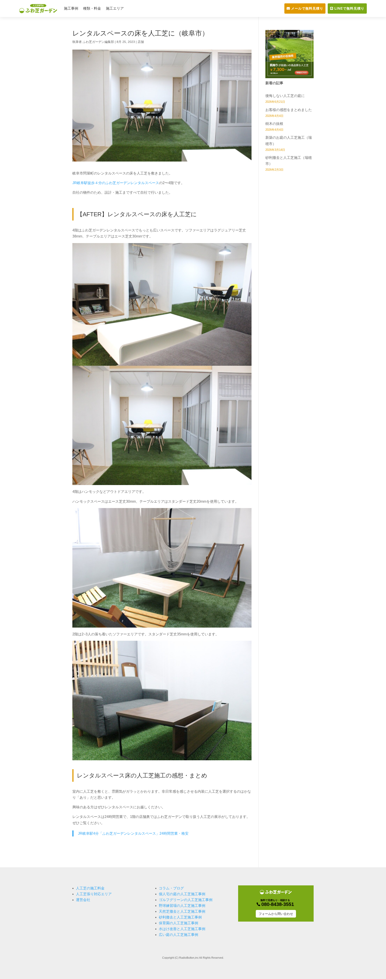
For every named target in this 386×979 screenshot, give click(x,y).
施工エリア (115, 8)
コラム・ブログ (171, 888)
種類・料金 (92, 8)
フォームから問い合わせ (276, 914)
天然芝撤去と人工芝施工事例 (182, 911)
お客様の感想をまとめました (288, 110)
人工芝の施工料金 (90, 888)
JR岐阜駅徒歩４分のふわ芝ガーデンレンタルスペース (115, 183)
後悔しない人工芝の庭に (285, 96)
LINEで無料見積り (349, 8)
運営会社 (83, 900)
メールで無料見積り (307, 8)
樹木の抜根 (274, 124)
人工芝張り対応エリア (94, 894)
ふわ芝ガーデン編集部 (98, 42)
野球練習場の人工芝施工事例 (182, 906)
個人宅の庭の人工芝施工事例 (182, 894)
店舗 (141, 42)
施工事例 (71, 8)
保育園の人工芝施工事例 (178, 923)
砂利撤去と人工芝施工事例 (180, 917)
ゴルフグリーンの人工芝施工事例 (185, 900)
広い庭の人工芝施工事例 (178, 935)
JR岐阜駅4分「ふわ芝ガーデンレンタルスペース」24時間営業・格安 (133, 833)
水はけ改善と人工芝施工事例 (182, 929)
